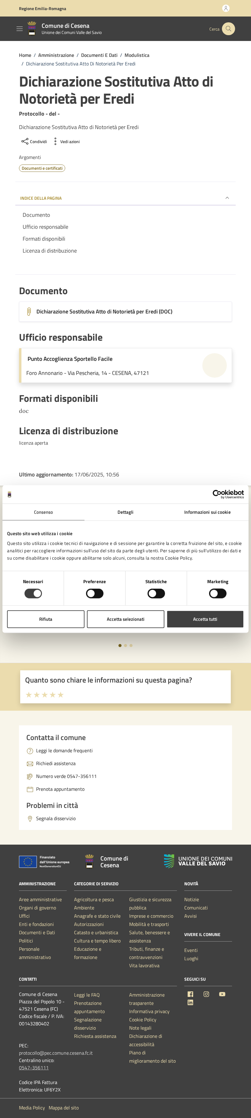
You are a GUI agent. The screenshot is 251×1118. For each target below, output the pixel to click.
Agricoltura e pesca (94, 899)
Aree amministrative (40, 899)
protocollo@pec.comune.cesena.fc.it (56, 1053)
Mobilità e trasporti (149, 924)
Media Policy (32, 1107)
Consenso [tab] (43, 512)
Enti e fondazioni (36, 924)
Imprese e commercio (151, 916)
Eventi (191, 950)
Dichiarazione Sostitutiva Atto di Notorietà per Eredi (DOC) (104, 311)
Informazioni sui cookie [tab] (207, 512)
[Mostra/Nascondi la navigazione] (19, 28)
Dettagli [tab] (126, 512)
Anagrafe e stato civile (97, 916)
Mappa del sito (64, 1107)
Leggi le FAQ (87, 994)
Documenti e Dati (37, 932)
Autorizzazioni (89, 924)
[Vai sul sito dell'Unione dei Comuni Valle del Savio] (198, 861)
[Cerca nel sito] (228, 28)
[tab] (120, 645)
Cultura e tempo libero (97, 940)
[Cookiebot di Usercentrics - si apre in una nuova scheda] (217, 494)
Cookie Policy (142, 1019)
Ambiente (84, 907)
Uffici (24, 916)
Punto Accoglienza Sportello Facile (70, 358)
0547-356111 (34, 1067)
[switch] (94, 593)
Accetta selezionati (125, 618)
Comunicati (196, 907)
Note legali (140, 1027)
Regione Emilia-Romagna (42, 8)
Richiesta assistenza (95, 1036)
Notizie (191, 899)
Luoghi (191, 958)
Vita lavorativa (144, 965)
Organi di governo (37, 907)
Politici (26, 940)
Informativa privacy (149, 1011)
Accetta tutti (205, 618)
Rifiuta (45, 618)
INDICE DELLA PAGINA (41, 198)
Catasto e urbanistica (96, 932)
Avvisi (190, 916)
